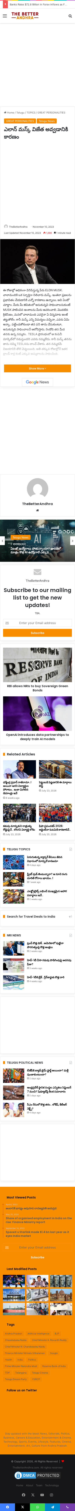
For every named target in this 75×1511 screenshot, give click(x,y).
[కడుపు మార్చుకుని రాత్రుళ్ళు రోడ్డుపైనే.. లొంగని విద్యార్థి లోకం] (19, 813)
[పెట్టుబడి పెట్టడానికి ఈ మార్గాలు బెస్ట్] (55, 769)
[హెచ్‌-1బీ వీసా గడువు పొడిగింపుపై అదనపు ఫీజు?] (13, 965)
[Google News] (37, 382)
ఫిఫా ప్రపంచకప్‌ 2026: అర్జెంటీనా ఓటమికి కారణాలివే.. (55, 828)
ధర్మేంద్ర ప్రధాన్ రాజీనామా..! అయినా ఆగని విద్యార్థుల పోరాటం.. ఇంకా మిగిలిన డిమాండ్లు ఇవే (17, 787)
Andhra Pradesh (13, 1333)
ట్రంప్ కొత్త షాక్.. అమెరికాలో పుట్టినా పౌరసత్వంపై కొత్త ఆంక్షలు (45, 945)
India (20, 1359)
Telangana (21, 1372)
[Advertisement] (37, 64)
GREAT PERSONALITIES (51, 112)
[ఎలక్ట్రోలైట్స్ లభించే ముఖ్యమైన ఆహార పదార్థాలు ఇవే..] (13, 896)
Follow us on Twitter (22, 1390)
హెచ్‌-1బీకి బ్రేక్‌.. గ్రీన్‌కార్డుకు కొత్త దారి (45, 977)
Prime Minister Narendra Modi (21, 1366)
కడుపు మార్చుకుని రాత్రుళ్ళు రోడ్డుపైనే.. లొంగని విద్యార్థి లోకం (19, 828)
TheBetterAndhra (18, 226)
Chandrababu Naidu (16, 1340)
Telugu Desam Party (16, 1379)
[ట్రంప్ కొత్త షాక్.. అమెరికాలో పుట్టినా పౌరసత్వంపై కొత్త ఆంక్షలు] (13, 948)
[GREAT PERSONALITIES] (25, 15)
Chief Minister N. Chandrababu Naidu (25, 1346)
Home (10, 112)
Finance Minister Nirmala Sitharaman (25, 1353)
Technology (52, 1485)
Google (54, 1353)
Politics (32, 1359)
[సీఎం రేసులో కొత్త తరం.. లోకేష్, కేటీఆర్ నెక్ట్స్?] (13, 1110)
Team (39, 1485)
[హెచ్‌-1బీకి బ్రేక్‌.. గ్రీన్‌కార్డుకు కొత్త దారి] (13, 982)
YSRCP (36, 1379)
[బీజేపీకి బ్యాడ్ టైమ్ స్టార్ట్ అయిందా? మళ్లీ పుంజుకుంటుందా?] (13, 1075)
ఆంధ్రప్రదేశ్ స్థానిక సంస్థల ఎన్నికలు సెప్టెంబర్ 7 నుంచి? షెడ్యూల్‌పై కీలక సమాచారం (49, 1089)
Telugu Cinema (40, 1372)
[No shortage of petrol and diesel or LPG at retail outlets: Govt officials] (38, 1309)
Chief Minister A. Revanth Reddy (49, 1340)
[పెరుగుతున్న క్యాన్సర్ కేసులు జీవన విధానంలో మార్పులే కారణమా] (13, 862)
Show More (36, 368)
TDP (7, 1372)
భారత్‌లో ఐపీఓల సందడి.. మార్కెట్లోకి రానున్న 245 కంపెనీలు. (37, 550)
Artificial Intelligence (38, 1333)
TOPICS (31, 112)
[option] (37, 541)
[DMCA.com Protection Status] (37, 1479)
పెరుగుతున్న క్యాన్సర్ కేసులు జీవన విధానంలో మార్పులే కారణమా (44, 859)
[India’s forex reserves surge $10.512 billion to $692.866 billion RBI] (38, 1295)
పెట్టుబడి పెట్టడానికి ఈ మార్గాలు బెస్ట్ (55, 784)
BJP (57, 1333)
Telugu (20, 112)
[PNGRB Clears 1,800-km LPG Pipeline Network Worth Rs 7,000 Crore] (14, 1309)
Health (8, 1359)
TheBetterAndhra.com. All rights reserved (37, 1467)
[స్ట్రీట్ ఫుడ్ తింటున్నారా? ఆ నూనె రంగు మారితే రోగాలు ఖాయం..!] (13, 879)
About (29, 1485)
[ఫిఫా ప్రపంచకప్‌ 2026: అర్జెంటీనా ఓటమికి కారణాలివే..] (55, 813)
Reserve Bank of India (54, 1366)
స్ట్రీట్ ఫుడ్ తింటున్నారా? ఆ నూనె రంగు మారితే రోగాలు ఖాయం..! (47, 876)
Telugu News (47, 121)
